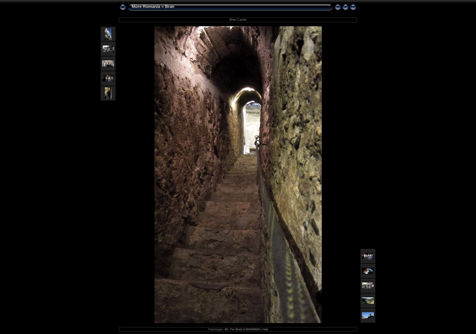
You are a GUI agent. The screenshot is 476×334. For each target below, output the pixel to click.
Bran (169, 6)
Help (265, 329)
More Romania (146, 6)
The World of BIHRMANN (245, 329)
